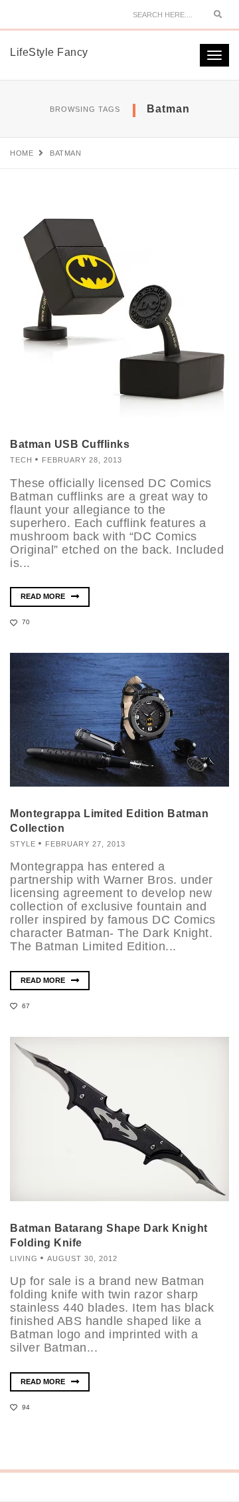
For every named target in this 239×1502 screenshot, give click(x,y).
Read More (44, 596)
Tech (21, 460)
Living (24, 1258)
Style (23, 844)
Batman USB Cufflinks (69, 444)
